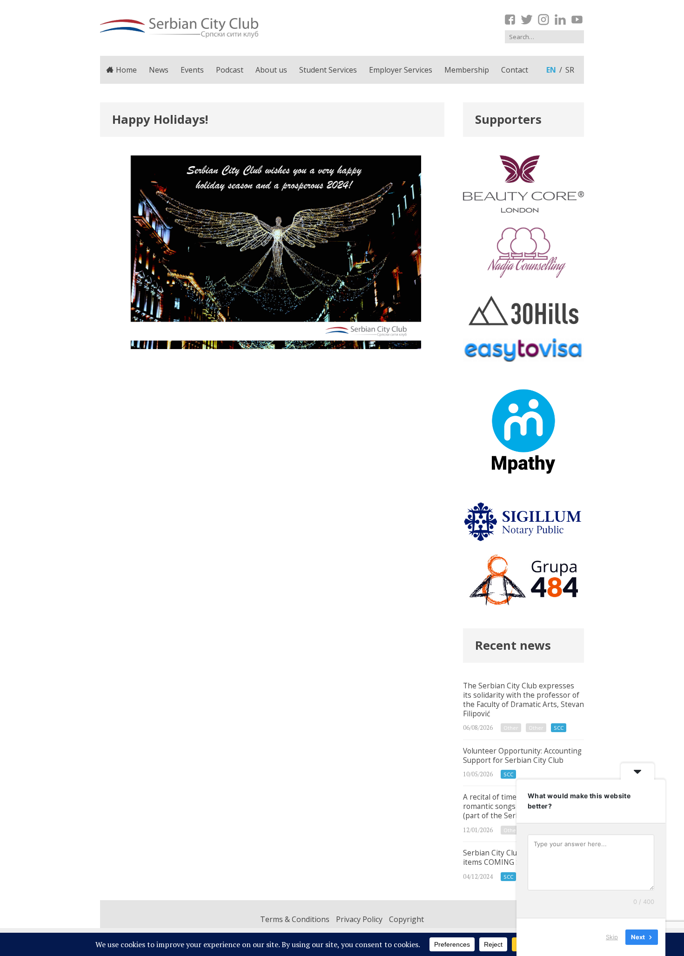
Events (192, 70)
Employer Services (400, 70)
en (551, 70)
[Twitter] (527, 20)
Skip (612, 937)
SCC (558, 727)
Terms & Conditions (294, 919)
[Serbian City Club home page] (179, 28)
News (158, 70)
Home (126, 70)
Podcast (229, 70)
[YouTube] (577, 20)
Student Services (328, 70)
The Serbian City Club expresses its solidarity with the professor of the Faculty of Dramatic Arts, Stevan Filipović (523, 707)
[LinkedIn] (560, 20)
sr (569, 70)
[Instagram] (543, 20)
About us (271, 70)
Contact (514, 70)
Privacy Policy (359, 919)
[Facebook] (510, 20)
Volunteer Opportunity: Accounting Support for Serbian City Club (523, 763)
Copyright (406, 919)
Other (510, 727)
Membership (466, 70)
